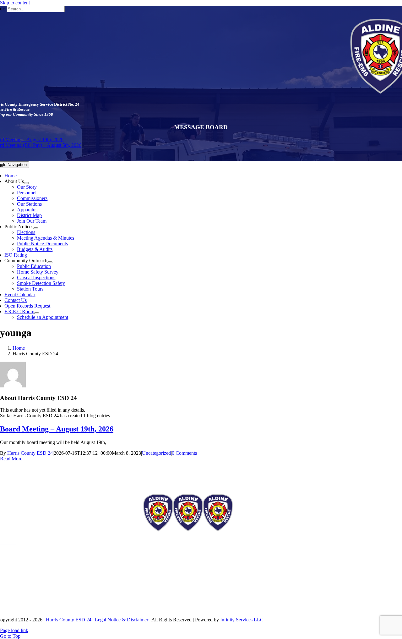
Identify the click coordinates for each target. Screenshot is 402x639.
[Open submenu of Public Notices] (35, 228)
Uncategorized (156, 453)
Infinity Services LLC (241, 619)
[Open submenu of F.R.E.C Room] (36, 313)
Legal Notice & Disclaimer (121, 619)
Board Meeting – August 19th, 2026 (56, 429)
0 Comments (184, 453)
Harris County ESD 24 (30, 453)
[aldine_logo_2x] (188, 529)
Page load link (14, 630)
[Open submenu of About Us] (26, 183)
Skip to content (15, 2)
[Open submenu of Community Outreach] (49, 262)
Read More (11, 458)
